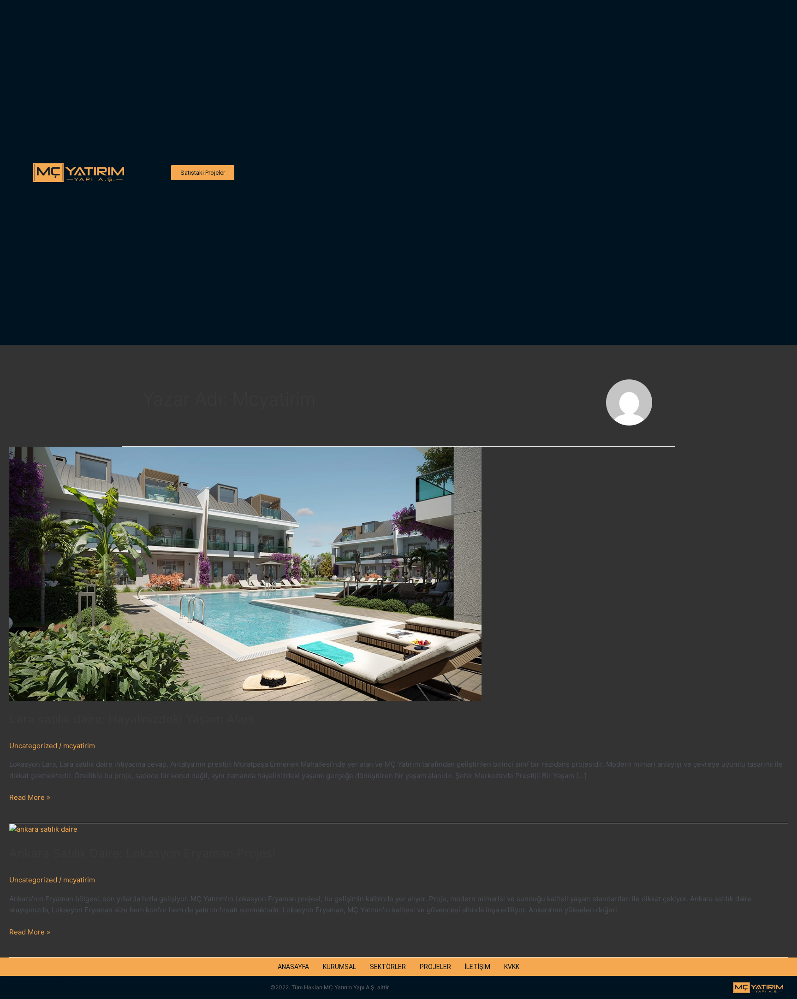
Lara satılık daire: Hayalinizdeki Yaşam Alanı (131, 719)
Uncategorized (33, 745)
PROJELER (435, 967)
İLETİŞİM (477, 967)
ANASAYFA (293, 967)
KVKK (511, 967)
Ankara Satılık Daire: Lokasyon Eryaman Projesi (142, 853)
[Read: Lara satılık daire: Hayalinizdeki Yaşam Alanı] (245, 573)
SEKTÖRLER (388, 967)
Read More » (29, 797)
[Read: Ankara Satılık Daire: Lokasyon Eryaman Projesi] (43, 828)
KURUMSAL (339, 967)
